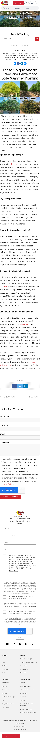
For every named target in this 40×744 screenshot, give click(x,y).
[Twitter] (21, 63)
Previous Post (8, 397)
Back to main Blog (20, 46)
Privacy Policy (7, 484)
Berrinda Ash (25, 324)
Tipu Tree (14, 164)
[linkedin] (25, 386)
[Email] (25, 63)
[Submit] (37, 39)
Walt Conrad (13, 18)
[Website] (15, 63)
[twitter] (20, 386)
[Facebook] (18, 63)
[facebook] (14, 386)
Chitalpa (3, 287)
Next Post (34, 397)
